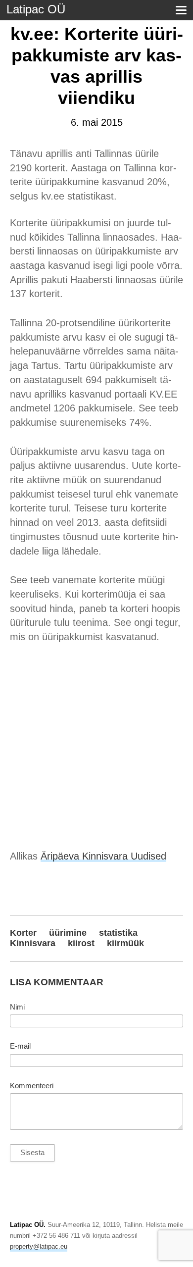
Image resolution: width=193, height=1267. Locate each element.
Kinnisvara (32, 943)
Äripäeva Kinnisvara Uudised (103, 856)
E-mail (20, 1046)
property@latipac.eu (38, 1246)
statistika (118, 933)
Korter (23, 933)
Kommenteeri (31, 1086)
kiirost (81, 943)
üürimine (68, 933)
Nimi (17, 1007)
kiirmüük (125, 943)
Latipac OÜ (35, 9)
